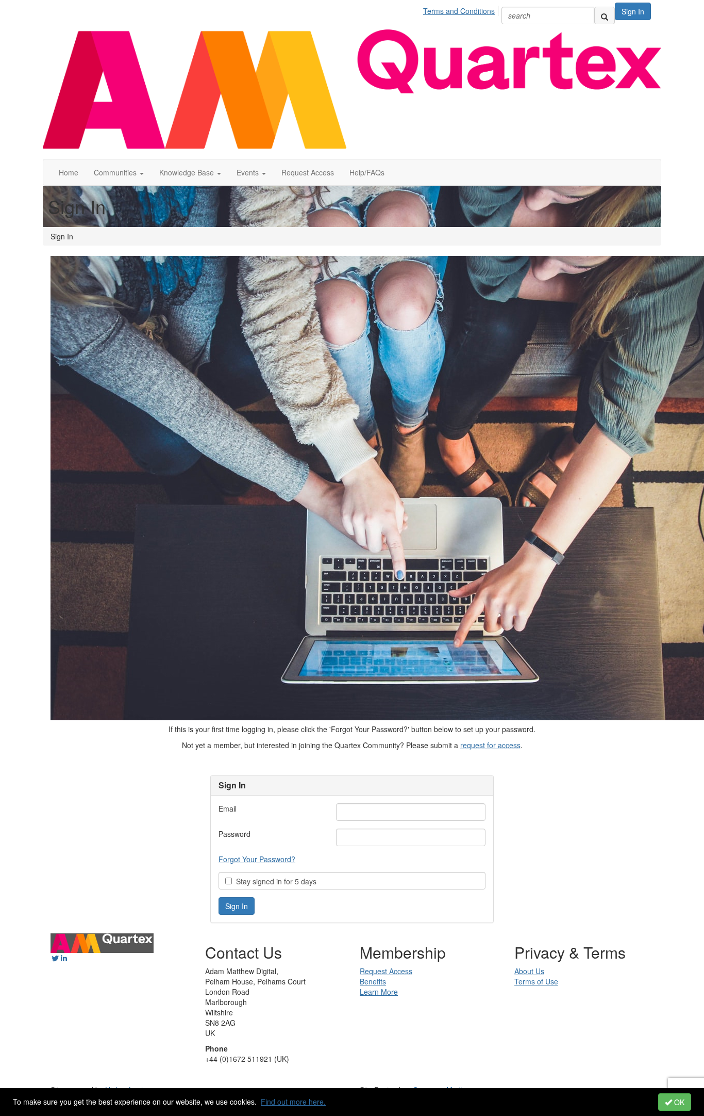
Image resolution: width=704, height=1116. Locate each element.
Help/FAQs (366, 172)
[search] (604, 15)
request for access (490, 745)
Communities (116, 172)
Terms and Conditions (459, 11)
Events (249, 172)
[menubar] (461, 9)
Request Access (307, 172)
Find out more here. (293, 1101)
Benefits (373, 981)
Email (228, 808)
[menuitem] (461, 9)
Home (68, 172)
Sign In (633, 11)
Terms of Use (536, 981)
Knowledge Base (187, 172)
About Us (529, 971)
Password (234, 834)
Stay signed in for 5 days (274, 881)
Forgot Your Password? (257, 859)
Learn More (379, 991)
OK (678, 1102)
